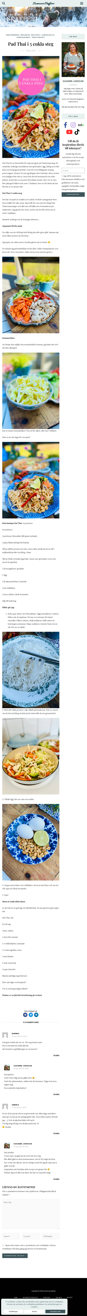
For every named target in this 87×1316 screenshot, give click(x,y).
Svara (56, 1055)
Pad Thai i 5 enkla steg (30, 44)
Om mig (59, 1297)
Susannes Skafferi (43, 3)
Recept (70, 1297)
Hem (16, 1297)
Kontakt (47, 1297)
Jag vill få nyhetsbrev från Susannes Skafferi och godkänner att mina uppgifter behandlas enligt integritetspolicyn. (73, 183)
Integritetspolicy (30, 1297)
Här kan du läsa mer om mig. (73, 107)
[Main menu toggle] (82, 3)
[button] (3, 3)
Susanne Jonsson (23, 1066)
